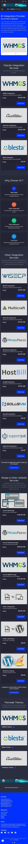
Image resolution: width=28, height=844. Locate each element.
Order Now (18, 84)
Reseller (2, 816)
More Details (10, 84)
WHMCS (16, 839)
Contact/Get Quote (14, 467)
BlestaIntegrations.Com (6, 803)
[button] (14, 53)
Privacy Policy (3, 813)
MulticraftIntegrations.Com (6, 804)
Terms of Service (4, 812)
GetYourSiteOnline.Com (5, 799)
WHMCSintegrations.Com (6, 806)
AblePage (20, 787)
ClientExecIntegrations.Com (6, 800)
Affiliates (3, 818)
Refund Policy (4, 815)
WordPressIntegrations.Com (7, 802)
